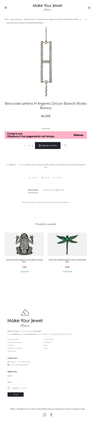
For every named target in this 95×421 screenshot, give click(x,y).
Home (7, 19)
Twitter (47, 177)
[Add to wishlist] (65, 145)
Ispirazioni (47, 342)
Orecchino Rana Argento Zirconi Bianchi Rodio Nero (24, 261)
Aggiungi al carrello (49, 145)
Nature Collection (16, 19)
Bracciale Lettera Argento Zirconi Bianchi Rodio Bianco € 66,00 (58, 19)
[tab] (33, 190)
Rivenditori (12, 351)
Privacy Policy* (22, 388)
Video (46, 345)
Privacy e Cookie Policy (56, 409)
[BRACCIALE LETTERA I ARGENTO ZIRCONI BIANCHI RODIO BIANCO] (84, 19)
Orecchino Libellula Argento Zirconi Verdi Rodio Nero (67, 261)
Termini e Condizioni (15, 348)
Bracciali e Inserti (30, 19)
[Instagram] (44, 415)
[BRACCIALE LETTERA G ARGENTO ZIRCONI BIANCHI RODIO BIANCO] (81, 19)
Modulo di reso (13, 339)
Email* (10, 376)
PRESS (46, 348)
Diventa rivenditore (15, 342)
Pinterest (59, 177)
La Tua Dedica (49, 339)
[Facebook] (51, 415)
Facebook (35, 177)
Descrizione (33, 190)
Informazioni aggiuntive (53, 190)
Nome (9, 382)
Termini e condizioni (72, 409)
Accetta (20, 388)
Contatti (11, 345)
